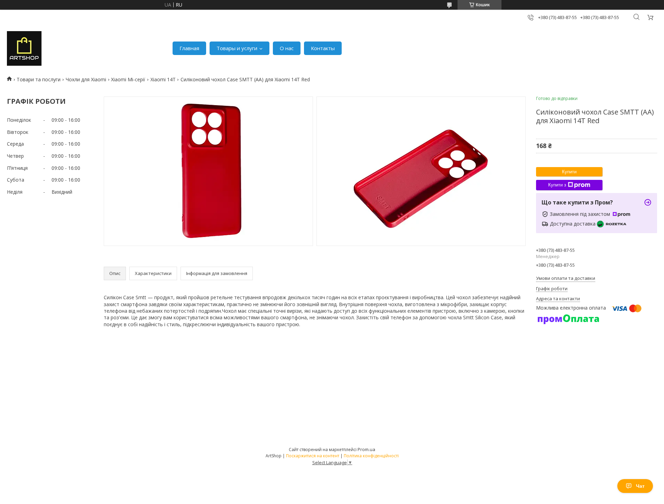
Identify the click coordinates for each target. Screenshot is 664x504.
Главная (189, 48)
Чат (640, 486)
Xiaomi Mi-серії (128, 79)
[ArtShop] (24, 48)
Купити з (557, 184)
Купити (569, 171)
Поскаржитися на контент (312, 456)
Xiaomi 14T (163, 79)
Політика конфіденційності (371, 456)
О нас (287, 48)
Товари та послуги (39, 79)
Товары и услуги (236, 48)
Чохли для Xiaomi (86, 79)
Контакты (323, 48)
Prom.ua (366, 449)
